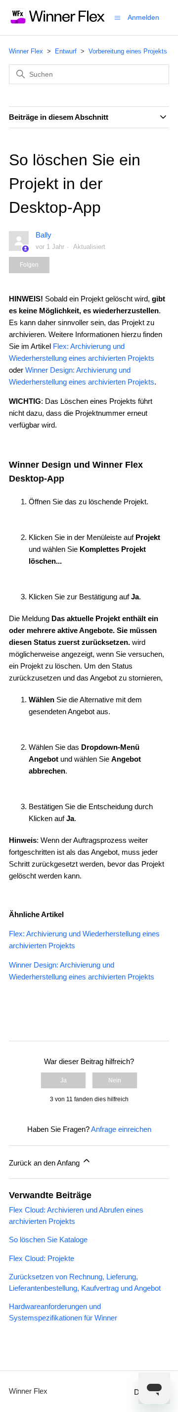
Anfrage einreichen (121, 1129)
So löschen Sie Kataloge (48, 1239)
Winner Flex (26, 51)
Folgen (29, 264)
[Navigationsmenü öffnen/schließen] (117, 17)
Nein (114, 1080)
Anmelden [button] (143, 17)
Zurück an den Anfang (45, 1163)
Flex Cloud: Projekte (41, 1258)
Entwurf (66, 51)
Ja (63, 1080)
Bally (43, 235)
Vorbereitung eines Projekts (128, 51)
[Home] (57, 22)
